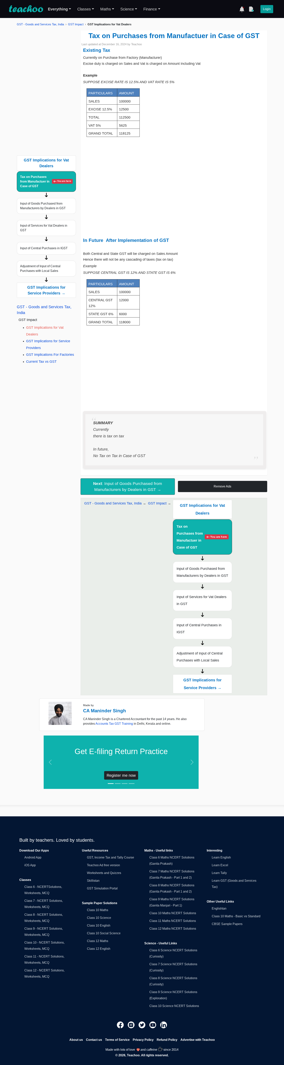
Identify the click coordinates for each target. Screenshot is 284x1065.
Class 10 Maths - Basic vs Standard (236, 916)
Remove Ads (222, 486)
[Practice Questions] (251, 9)
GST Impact (75, 24)
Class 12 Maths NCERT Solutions (172, 928)
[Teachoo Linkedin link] (163, 1024)
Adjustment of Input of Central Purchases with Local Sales (40, 268)
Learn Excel (220, 865)
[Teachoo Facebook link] (121, 1024)
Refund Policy (167, 1039)
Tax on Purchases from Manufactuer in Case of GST (45, 181)
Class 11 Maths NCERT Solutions (172, 920)
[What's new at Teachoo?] (242, 9)
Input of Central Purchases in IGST (44, 248)
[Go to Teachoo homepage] (26, 9)
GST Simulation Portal (102, 888)
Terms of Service (117, 1039)
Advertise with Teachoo (197, 1039)
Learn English (221, 857)
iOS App (30, 865)
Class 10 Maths (97, 910)
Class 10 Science (99, 917)
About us (76, 1039)
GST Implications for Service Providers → (46, 290)
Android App (32, 857)
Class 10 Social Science (104, 933)
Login (267, 9)
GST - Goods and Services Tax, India (40, 24)
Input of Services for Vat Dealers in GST (43, 228)
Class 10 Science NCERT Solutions (174, 1006)
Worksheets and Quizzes (104, 873)
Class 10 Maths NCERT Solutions (172, 913)
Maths (105, 9)
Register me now (121, 775)
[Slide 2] (118, 783)
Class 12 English (98, 948)
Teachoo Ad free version (103, 865)
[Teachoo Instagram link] (131, 1024)
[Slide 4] (131, 783)
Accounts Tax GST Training (114, 723)
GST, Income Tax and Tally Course (110, 857)
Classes (84, 9)
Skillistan (93, 880)
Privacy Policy (143, 1039)
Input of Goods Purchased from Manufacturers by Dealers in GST (43, 206)
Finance (150, 9)
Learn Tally (219, 873)
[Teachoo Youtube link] (153, 1024)
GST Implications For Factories (50, 355)
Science (127, 9)
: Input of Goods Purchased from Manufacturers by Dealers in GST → (127, 486)
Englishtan (219, 908)
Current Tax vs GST (41, 362)
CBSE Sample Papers (227, 924)
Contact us (94, 1039)
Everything (58, 9)
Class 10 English (98, 925)
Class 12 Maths (97, 941)
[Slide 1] (111, 783)
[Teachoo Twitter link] (142, 1024)
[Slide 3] (125, 783)
